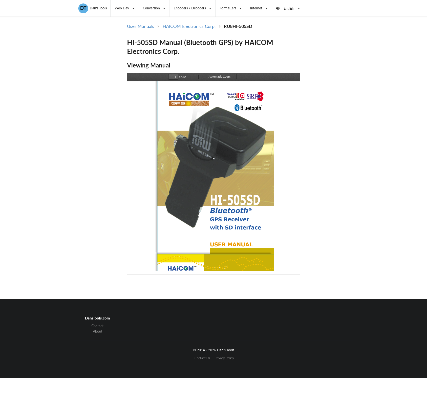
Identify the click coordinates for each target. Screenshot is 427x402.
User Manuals (140, 26)
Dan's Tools (93, 8)
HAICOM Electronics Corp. (189, 26)
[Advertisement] (340, 104)
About (97, 331)
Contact (97, 326)
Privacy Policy (224, 358)
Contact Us (202, 358)
